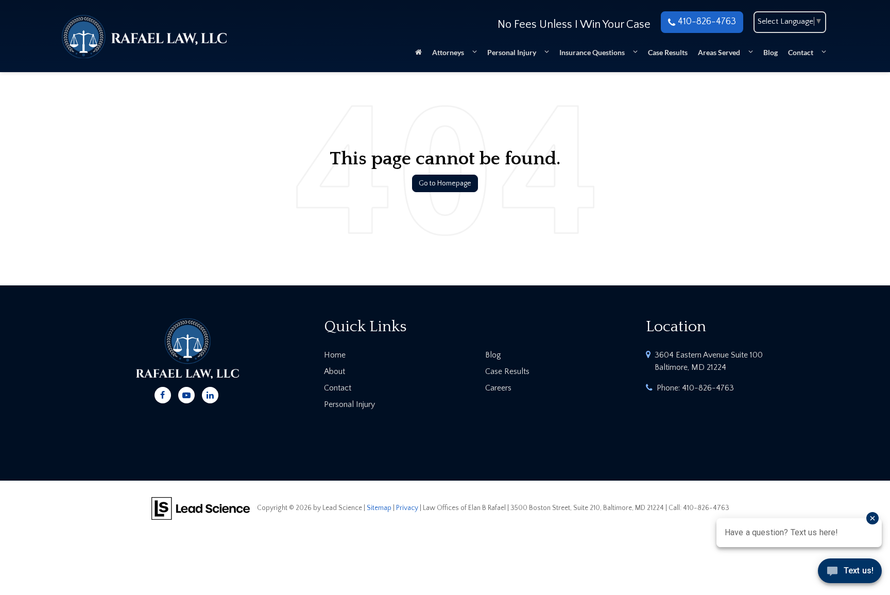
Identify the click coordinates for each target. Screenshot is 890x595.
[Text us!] (850, 573)
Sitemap (379, 508)
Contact (337, 388)
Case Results (668, 52)
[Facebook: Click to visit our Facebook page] (163, 393)
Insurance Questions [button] (592, 52)
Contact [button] (800, 52)
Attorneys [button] (448, 52)
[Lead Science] (200, 507)
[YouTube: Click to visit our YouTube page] (186, 393)
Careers (498, 388)
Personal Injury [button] (511, 52)
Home (335, 355)
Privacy (407, 508)
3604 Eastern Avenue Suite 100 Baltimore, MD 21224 (709, 361)
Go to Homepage (445, 183)
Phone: (695, 388)
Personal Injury (349, 404)
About (334, 371)
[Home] (418, 55)
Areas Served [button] (719, 52)
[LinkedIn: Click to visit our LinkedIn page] (210, 393)
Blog (770, 52)
